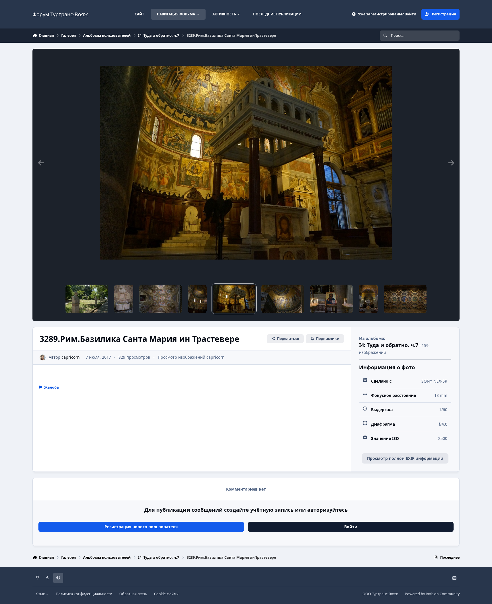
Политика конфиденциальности (84, 593)
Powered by (432, 593)
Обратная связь (133, 593)
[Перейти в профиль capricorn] (43, 357)
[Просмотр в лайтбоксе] (246, 163)
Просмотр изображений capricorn (191, 357)
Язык (41, 593)
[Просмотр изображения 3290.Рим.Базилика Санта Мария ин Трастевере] (197, 299)
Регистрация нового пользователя (141, 526)
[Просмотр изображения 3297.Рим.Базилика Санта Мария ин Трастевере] (160, 299)
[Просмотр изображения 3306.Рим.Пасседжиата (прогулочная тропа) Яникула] (86, 299)
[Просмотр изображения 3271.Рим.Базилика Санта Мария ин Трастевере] (405, 299)
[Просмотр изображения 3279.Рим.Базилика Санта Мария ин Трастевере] (282, 299)
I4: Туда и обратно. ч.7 (388, 345)
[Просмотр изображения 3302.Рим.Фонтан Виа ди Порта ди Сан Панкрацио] (123, 299)
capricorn (71, 357)
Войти (350, 526)
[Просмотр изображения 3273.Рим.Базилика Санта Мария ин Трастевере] (368, 299)
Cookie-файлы (166, 593)
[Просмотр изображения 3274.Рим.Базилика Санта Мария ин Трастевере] (331, 299)
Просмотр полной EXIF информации (405, 458)
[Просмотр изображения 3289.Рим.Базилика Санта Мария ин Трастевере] (234, 299)
